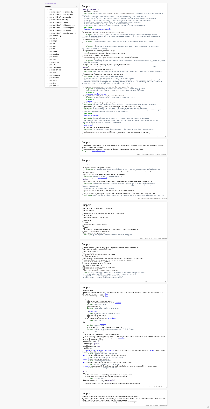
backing (108, 29)
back (105, 350)
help (85, 29)
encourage (89, 94)
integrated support (98, 151)
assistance (91, 29)
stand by (97, 94)
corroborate (112, 318)
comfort (121, 338)
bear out (87, 115)
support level (102, 178)
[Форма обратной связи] (208, 407)
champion (111, 350)
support (87, 350)
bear (85, 125)
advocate (89, 101)
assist (91, 311)
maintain (103, 324)
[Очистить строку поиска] (76, 6)
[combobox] (60, 6)
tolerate (90, 125)
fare (106, 294)
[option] (61, 9)
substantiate (95, 115)
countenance (100, 29)
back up (103, 94)
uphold (93, 350)
